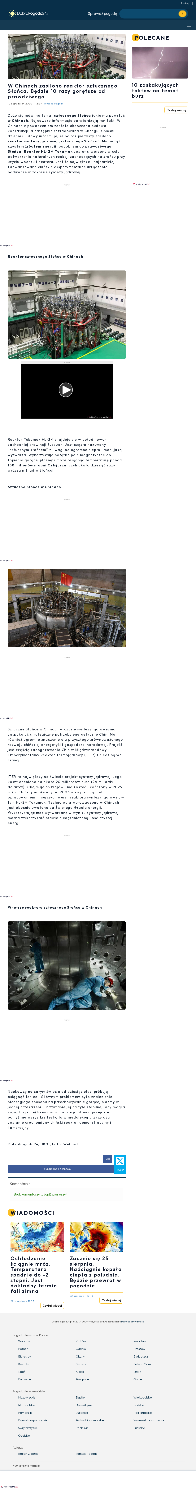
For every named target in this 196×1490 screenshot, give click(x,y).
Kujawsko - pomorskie (32, 1420)
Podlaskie (82, 1428)
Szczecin (81, 1364)
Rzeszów (139, 1349)
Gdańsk (81, 1349)
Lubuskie (139, 1428)
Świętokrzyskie (28, 1428)
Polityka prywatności (132, 1321)
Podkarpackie (142, 1413)
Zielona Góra (142, 1364)
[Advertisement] (164, 155)
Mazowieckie (26, 1397)
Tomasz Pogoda (87, 1453)
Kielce (80, 1372)
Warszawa (25, 1341)
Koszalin (23, 1364)
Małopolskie (26, 1405)
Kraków (81, 1341)
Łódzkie (138, 1405)
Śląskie (80, 1397)
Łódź (21, 1372)
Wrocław (139, 1341)
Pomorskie (25, 1413)
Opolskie (24, 1435)
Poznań (23, 1349)
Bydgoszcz (140, 1356)
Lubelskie (82, 1413)
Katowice (24, 1379)
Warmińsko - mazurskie (148, 1420)
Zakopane (82, 1379)
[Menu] (189, 25)
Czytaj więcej (52, 1305)
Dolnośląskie (84, 1405)
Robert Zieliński (28, 1453)
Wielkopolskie (142, 1397)
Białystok (24, 1356)
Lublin (137, 1372)
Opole (137, 1379)
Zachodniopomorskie (90, 1420)
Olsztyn (80, 1356)
